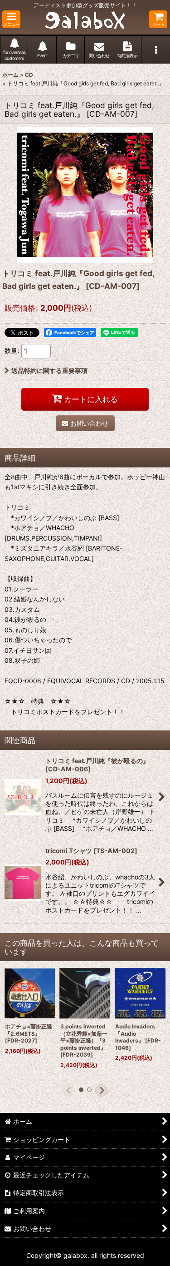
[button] (11, 19)
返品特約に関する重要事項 (49, 370)
